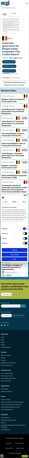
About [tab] (23, 202)
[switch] (25, 233)
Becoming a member (7, 376)
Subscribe (5, 294)
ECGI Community (6, 381)
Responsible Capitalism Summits (10, 407)
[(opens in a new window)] (1, 325)
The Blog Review (6, 347)
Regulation (8, 275)
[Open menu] (27, 3)
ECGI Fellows (4, 389)
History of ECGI (5, 417)
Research (4, 352)
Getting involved (6, 370)
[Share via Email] (7, 325)
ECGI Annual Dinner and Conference (11, 404)
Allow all (14, 250)
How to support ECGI (7, 373)
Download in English (9, 66)
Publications (8, 7)
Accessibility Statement (14, 453)
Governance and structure (8, 420)
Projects (3, 360)
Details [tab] (14, 202)
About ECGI (4, 414)
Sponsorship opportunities (8, 378)
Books (3, 342)
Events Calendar (5, 399)
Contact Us (9, 443)
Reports (3, 358)
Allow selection (14, 254)
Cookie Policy (20, 448)
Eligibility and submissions (8, 363)
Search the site (5, 303)
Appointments (5, 386)
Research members (6, 391)
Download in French (9, 71)
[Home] (5, 3)
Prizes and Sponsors (7, 365)
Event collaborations (7, 409)
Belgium (9, 38)
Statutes (3, 422)
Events (3, 396)
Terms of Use (9, 448)
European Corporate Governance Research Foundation (13, 426)
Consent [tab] (5, 202)
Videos (3, 344)
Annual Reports (5, 429)
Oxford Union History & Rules (14, 438)
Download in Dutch (8, 61)
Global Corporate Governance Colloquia (12, 402)
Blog (2, 340)
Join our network (6, 315)
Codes (14, 7)
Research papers (6, 355)
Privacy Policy (19, 443)
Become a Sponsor (18, 315)
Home (2, 7)
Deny (14, 259)
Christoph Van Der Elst (11, 272)
